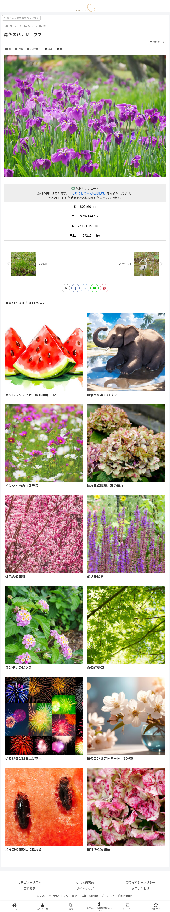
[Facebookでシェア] (75, 288)
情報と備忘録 (85, 882)
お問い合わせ (140, 888)
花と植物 (35, 49)
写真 (20, 49)
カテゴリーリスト (29, 882)
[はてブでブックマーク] (85, 288)
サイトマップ (85, 888)
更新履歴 (29, 888)
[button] (58, 535)
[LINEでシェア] (94, 288)
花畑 (50, 49)
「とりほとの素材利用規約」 (88, 193)
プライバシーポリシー (140, 882)
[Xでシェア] (66, 288)
